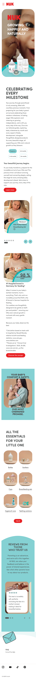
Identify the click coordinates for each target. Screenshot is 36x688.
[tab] (13, 151)
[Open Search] (25, 4)
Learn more (10, 190)
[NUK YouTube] (10, 667)
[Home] (10, 4)
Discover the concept (15, 355)
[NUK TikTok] (17, 667)
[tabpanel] (18, 207)
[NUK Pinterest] (25, 667)
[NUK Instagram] (3, 667)
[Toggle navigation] (3, 4)
